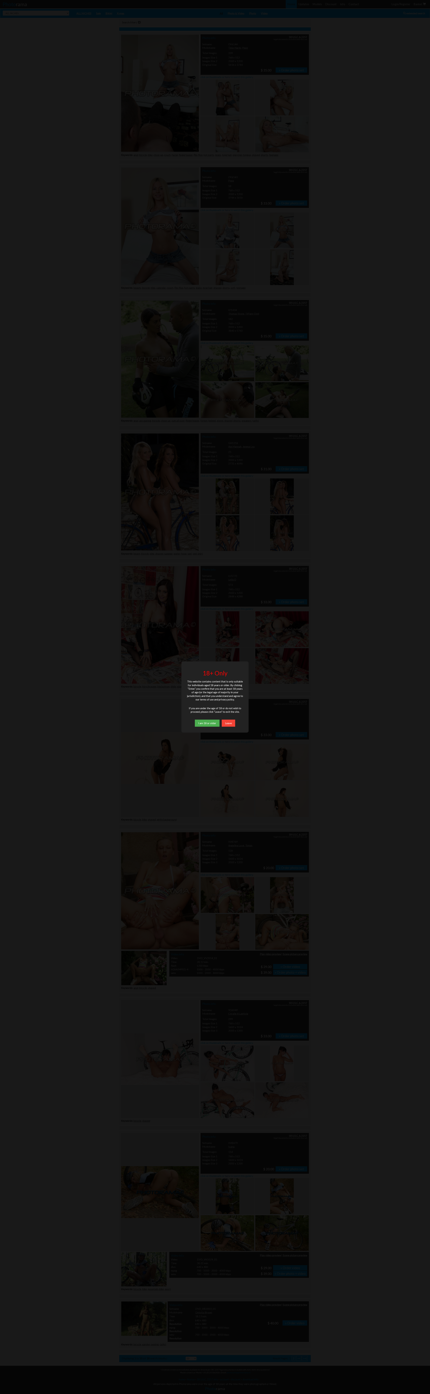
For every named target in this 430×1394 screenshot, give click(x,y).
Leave (228, 723)
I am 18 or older (207, 723)
